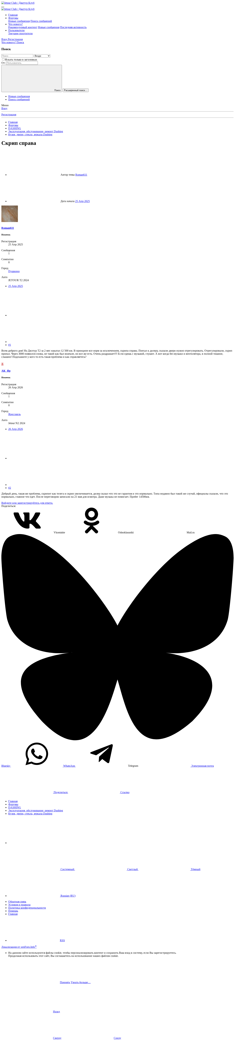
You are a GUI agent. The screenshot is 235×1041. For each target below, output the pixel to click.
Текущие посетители (20, 33)
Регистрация (8, 114)
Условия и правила (19, 904)
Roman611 (81, 174)
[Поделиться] (34, 315)
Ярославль (14, 414)
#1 (9, 344)
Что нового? (15, 24)
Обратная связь (17, 901)
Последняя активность (73, 27)
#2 (9, 487)
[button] (34, 842)
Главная (13, 14)
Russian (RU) (68, 895)
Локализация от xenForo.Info (19, 946)
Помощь (13, 910)
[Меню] (2, 6)
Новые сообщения (19, 21)
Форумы (13, 17)
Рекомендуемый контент (22, 27)
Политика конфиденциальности (27, 907)
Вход (4, 108)
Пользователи (16, 30)
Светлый (132, 869)
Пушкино (14, 271)
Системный (67, 869)
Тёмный (195, 869)
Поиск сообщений (41, 21)
